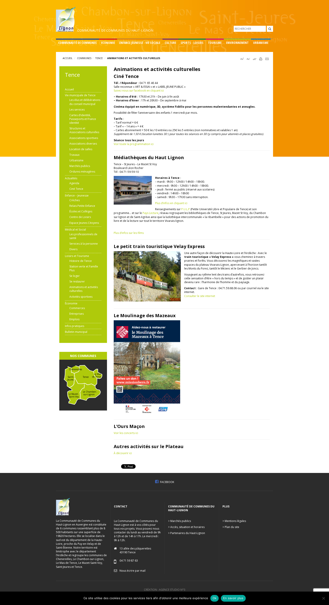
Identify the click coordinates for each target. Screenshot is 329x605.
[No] (323, 598)
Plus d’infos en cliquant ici (171, 203)
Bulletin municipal (76, 332)
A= (242, 59)
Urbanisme (260, 43)
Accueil (68, 58)
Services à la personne (83, 244)
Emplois (74, 319)
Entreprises (76, 314)
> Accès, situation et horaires (186, 527)
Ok (215, 598)
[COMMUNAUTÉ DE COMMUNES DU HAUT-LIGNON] (105, 19)
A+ (248, 59)
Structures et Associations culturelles (84, 130)
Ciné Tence (76, 189)
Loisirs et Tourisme (77, 256)
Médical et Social (75, 229)
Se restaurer (77, 281)
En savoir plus (233, 598)
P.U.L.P (185, 209)
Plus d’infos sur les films (129, 233)
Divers (73, 249)
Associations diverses (83, 143)
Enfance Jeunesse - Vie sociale (139, 43)
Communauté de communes (77, 43)
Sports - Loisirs (192, 43)
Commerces (77, 308)
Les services (77, 109)
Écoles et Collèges (80, 211)
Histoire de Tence (80, 261)
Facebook (166, 482)
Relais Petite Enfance (82, 206)
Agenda (74, 183)
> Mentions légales (234, 521)
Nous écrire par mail (132, 571)
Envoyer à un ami (267, 59)
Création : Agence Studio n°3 (164, 590)
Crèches (74, 200)
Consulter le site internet (199, 296)
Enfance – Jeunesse (77, 195)
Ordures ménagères (82, 171)
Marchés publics (79, 166)
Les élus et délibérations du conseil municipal (84, 102)
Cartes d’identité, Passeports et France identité (82, 119)
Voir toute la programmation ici (134, 144)
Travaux (74, 155)
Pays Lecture (150, 213)
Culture (170, 43)
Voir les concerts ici (126, 433)
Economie (108, 43)
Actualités (71, 178)
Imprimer (260, 59)
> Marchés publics (179, 521)
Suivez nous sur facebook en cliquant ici (139, 90)
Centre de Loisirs (80, 217)
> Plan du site (230, 527)
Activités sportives (80, 297)
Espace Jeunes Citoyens (84, 223)
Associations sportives (83, 138)
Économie (71, 303)
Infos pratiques (74, 326)
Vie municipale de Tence (80, 95)
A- (254, 59)
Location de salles (80, 149)
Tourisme (215, 43)
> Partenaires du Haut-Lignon (186, 533)
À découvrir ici (123, 453)
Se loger (74, 276)
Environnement (237, 43)
